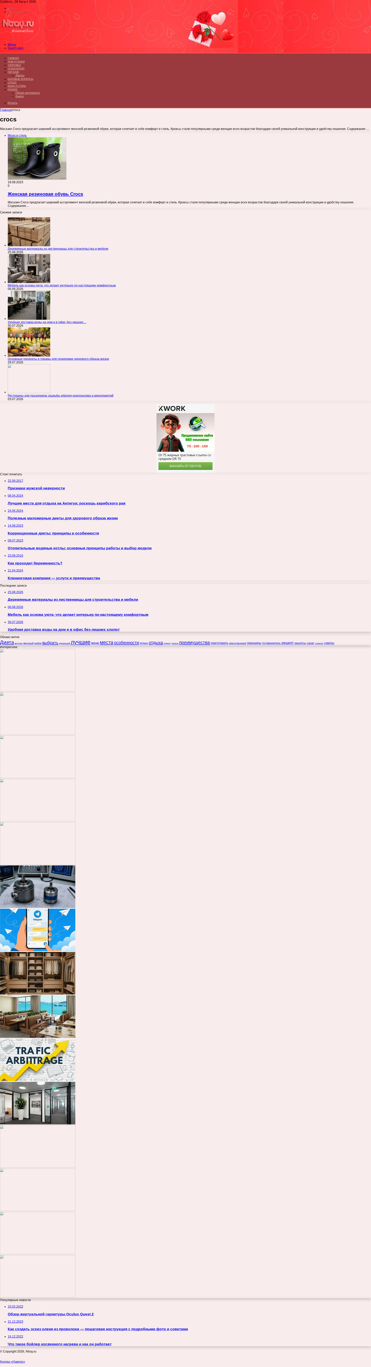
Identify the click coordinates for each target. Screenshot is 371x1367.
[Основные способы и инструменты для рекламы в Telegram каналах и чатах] (37, 950)
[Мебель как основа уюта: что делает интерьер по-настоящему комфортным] (29, 282)
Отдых (12, 82)
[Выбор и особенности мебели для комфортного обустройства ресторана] (37, 1036)
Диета (7, 642)
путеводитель (271, 643)
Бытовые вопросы (20, 79)
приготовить (219, 643)
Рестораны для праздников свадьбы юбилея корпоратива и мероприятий (60, 395)
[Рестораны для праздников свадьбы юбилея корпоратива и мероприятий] (29, 392)
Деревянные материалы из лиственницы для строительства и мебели (58, 248)
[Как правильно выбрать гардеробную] (37, 993)
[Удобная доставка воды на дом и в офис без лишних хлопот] (29, 318)
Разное (12, 89)
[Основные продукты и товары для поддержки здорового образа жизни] (29, 355)
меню (95, 643)
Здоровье (14, 65)
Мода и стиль (17, 86)
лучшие (80, 642)
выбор (38, 643)
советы (329, 643)
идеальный (64, 643)
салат (310, 643)
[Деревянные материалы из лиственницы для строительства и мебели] (29, 245)
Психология (16, 68)
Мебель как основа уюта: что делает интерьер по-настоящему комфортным (62, 285)
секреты (319, 643)
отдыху (167, 643)
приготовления (237, 643)
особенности (126, 642)
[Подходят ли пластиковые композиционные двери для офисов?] (37, 1123)
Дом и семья (16, 61)
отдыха (156, 642)
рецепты (300, 643)
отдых (144, 643)
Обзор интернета (27, 93)
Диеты (20, 75)
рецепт (288, 643)
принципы (254, 643)
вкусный (28, 643)
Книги (19, 96)
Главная (6, 110)
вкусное (19, 643)
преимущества (194, 642)
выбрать (50, 642)
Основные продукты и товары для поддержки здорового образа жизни (58, 358)
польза (175, 643)
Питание (13, 72)
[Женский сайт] (18, 38)
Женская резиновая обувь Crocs (45, 194)
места (106, 642)
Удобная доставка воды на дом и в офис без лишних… (47, 322)
